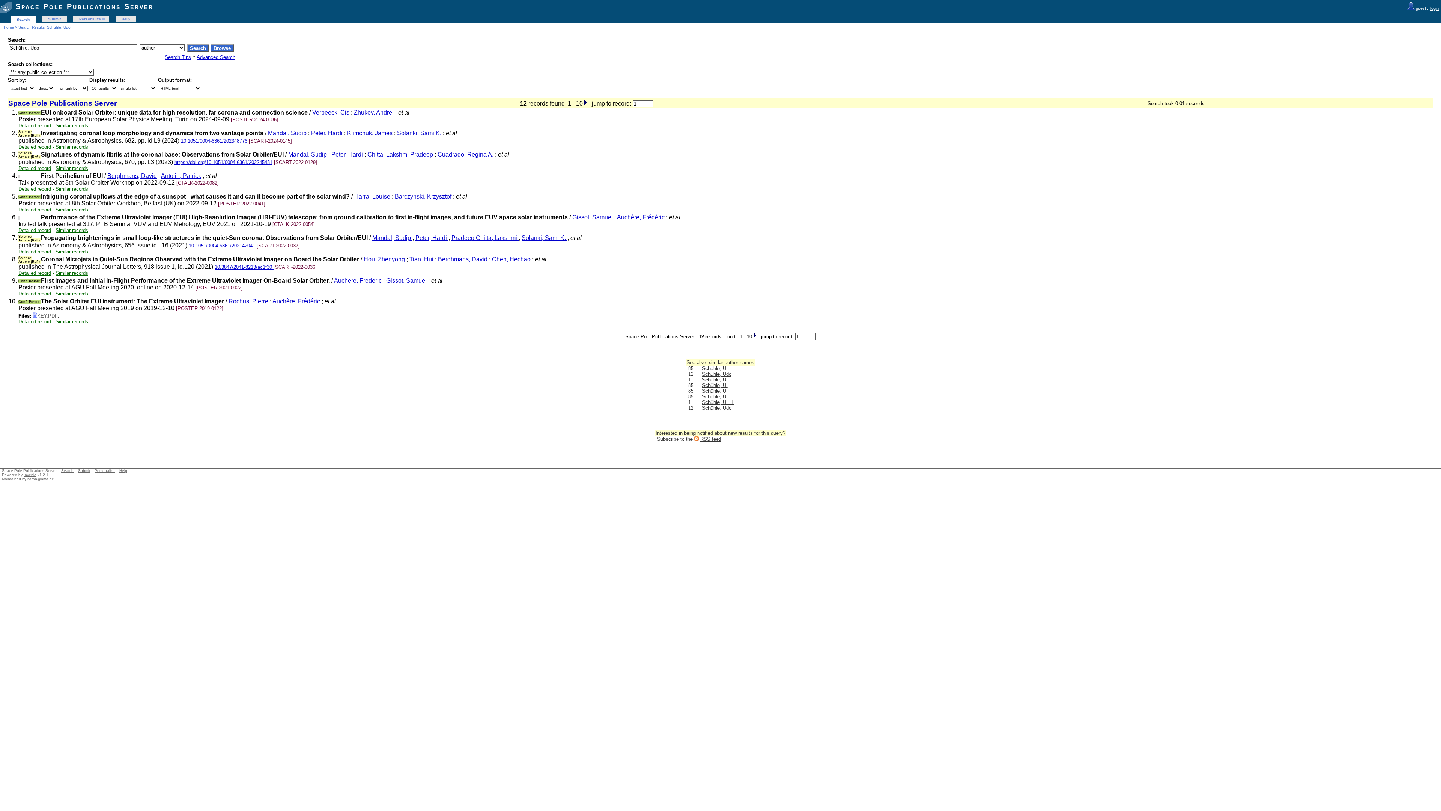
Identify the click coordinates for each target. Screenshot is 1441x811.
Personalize (90, 19)
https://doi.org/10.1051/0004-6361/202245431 (223, 162)
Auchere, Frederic (358, 280)
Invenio (30, 475)
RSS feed (710, 439)
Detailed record (34, 125)
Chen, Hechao (512, 259)
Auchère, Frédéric (641, 217)
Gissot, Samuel (592, 217)
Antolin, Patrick (181, 176)
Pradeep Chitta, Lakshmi (485, 238)
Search (23, 19)
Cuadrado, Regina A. (466, 154)
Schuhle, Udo (716, 374)
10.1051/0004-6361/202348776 (214, 141)
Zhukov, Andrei (374, 112)
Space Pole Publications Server (84, 6)
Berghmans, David (132, 176)
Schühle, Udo (716, 408)
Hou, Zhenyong (384, 259)
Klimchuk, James (370, 133)
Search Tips (178, 57)
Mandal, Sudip (287, 133)
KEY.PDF (47, 316)
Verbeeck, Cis (330, 112)
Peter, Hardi (327, 133)
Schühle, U (714, 380)
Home (9, 27)
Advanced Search (216, 57)
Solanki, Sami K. (419, 133)
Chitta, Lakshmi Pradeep (401, 154)
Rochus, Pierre (248, 301)
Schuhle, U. (715, 368)
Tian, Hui (422, 259)
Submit (54, 19)
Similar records (72, 125)
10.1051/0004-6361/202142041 (222, 246)
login (1434, 8)
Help (126, 19)
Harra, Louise (372, 196)
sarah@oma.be (40, 479)
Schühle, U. (715, 385)
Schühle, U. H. (718, 402)
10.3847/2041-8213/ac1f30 (244, 267)
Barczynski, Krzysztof (424, 196)
